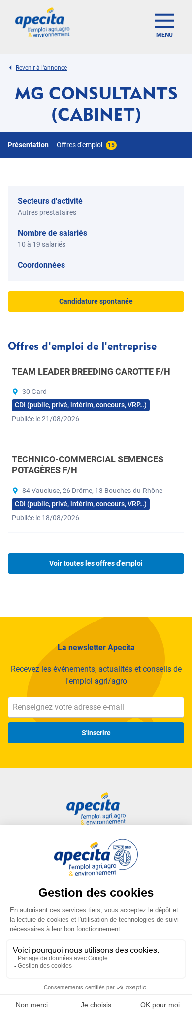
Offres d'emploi (86, 145)
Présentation (28, 145)
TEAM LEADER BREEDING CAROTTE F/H (91, 371)
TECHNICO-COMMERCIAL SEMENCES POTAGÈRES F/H (87, 464)
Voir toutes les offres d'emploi (96, 563)
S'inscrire (96, 733)
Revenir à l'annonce (41, 68)
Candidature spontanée (96, 301)
